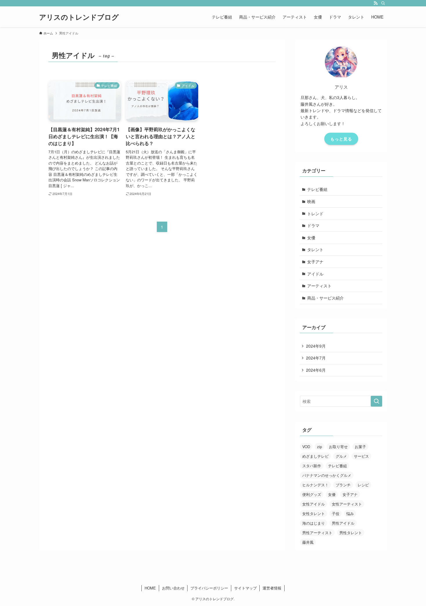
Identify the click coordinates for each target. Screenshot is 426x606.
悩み (350, 513)
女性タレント (313, 513)
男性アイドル (343, 523)
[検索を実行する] (376, 401)
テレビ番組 (317, 189)
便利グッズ (311, 494)
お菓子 (360, 446)
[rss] (375, 3)
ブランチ (343, 485)
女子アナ (315, 261)
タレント (315, 249)
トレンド (315, 213)
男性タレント (350, 532)
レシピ (363, 485)
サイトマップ (245, 588)
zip (319, 446)
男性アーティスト (317, 532)
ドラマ (313, 225)
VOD (306, 446)
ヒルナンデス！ (315, 485)
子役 (335, 513)
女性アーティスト (347, 504)
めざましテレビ (315, 456)
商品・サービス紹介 (325, 298)
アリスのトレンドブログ (79, 16)
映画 (311, 201)
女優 (311, 237)
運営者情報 (272, 588)
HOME (150, 588)
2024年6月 (316, 370)
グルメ (341, 456)
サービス (361, 456)
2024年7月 (316, 358)
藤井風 (308, 542)
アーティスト (319, 286)
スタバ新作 (311, 465)
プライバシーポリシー (209, 588)
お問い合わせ (173, 588)
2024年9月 (316, 346)
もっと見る (341, 139)
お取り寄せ (338, 446)
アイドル (315, 274)
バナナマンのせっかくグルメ (326, 475)
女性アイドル (313, 504)
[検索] (383, 3)
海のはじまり (313, 523)
